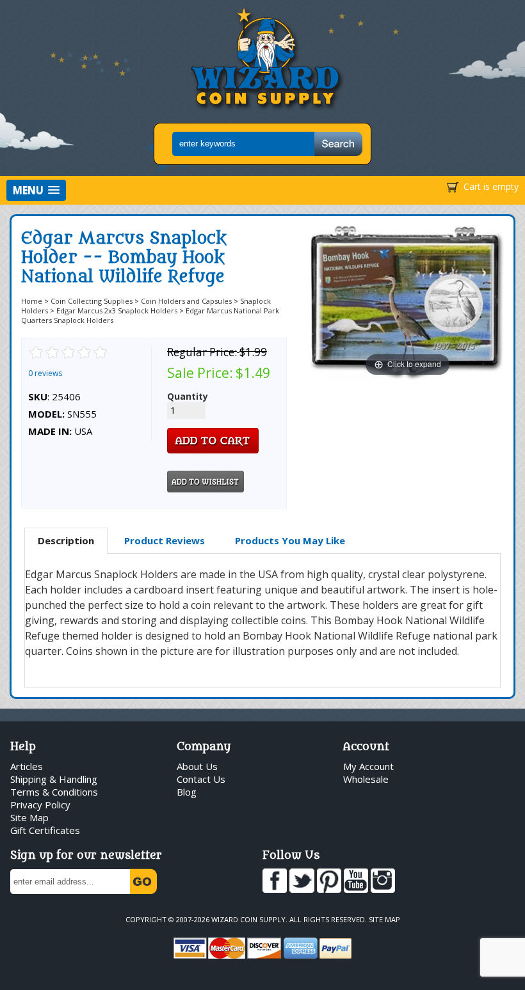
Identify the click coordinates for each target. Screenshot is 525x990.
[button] (36, 190)
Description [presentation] (66, 540)
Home (31, 301)
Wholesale (366, 779)
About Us (197, 766)
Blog (187, 791)
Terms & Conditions (54, 791)
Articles (26, 766)
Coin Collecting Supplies (92, 301)
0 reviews (45, 373)
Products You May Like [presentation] (290, 540)
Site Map (29, 817)
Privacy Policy (40, 804)
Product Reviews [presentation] (164, 540)
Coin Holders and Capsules (186, 301)
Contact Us (201, 779)
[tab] (66, 541)
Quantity (187, 396)
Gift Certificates (45, 830)
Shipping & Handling (53, 779)
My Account (368, 766)
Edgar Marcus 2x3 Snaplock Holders (116, 310)
